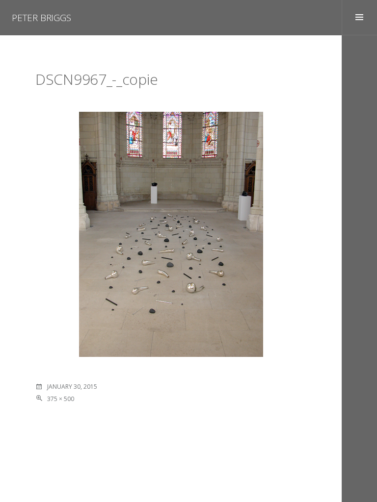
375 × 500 (60, 399)
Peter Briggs (41, 17)
